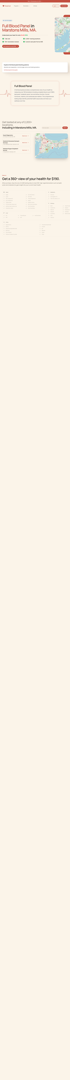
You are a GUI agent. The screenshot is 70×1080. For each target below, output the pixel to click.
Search (65, 127)
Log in (55, 6)
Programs (16, 6)
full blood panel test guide (11, 70)
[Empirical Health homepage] (6, 6)
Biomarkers (26, 6)
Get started (64, 6)
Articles (35, 6)
